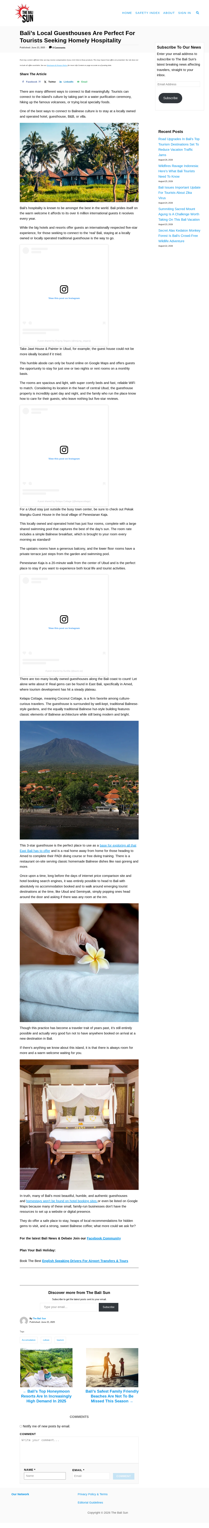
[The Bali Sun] (36, 13)
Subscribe (108, 1307)
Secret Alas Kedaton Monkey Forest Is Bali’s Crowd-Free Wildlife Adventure (179, 236)
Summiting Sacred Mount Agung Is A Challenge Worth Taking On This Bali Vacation (179, 214)
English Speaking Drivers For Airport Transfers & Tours (85, 1261)
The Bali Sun (39, 1318)
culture (46, 1340)
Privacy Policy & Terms (93, 1494)
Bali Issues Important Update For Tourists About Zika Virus (179, 193)
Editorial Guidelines (90, 1502)
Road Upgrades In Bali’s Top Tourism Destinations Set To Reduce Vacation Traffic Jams (179, 147)
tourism (60, 1340)
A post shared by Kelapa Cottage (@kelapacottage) (64, 501)
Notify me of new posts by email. (46, 1426)
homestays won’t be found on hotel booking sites (62, 1201)
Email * (78, 1470)
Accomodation (28, 1340)
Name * (29, 1469)
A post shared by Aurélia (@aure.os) (64, 671)
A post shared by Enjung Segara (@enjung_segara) (64, 340)
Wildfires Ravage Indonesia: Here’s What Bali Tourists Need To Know (178, 171)
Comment (28, 1434)
